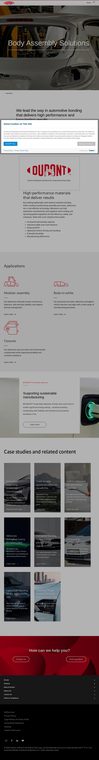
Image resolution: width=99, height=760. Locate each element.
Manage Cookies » (86, 144)
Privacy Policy (8, 150)
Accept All (10, 144)
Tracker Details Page (21, 150)
